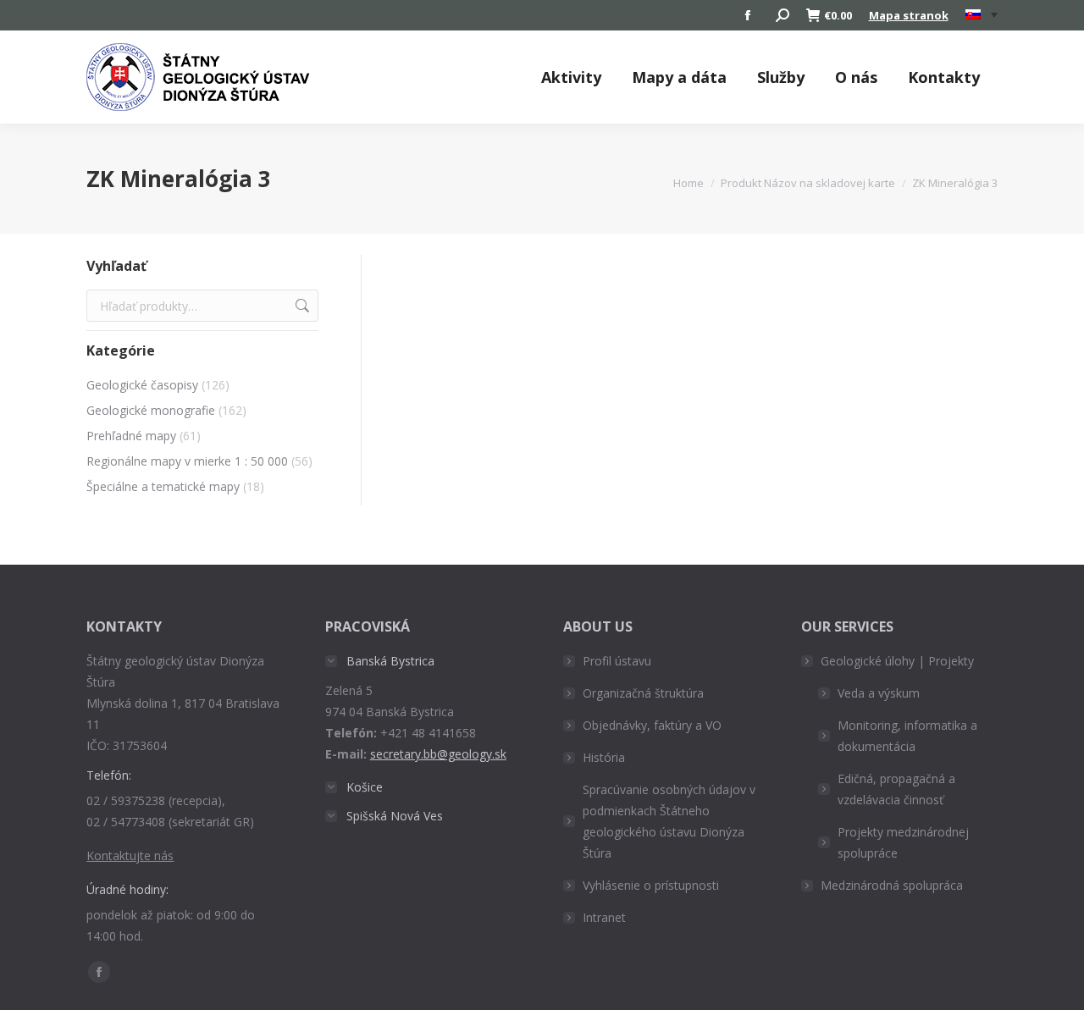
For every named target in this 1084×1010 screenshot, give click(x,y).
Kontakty (944, 77)
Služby (781, 77)
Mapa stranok (908, 15)
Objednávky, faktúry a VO (652, 725)
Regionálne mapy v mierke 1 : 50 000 (187, 461)
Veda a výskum (879, 693)
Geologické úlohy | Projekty (897, 661)
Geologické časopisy (142, 385)
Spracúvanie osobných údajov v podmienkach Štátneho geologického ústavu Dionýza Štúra (669, 821)
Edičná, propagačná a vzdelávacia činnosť (896, 789)
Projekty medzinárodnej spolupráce (903, 842)
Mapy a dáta (679, 77)
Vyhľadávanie (300, 306)
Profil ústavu (617, 661)
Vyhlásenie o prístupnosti (651, 885)
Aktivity (571, 77)
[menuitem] (981, 15)
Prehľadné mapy (131, 436)
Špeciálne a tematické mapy (163, 486)
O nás (856, 77)
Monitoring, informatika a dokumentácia (907, 735)
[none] (981, 16)
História (604, 757)
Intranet (604, 917)
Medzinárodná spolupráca (892, 885)
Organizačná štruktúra (643, 693)
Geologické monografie (150, 410)
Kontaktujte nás (130, 855)
